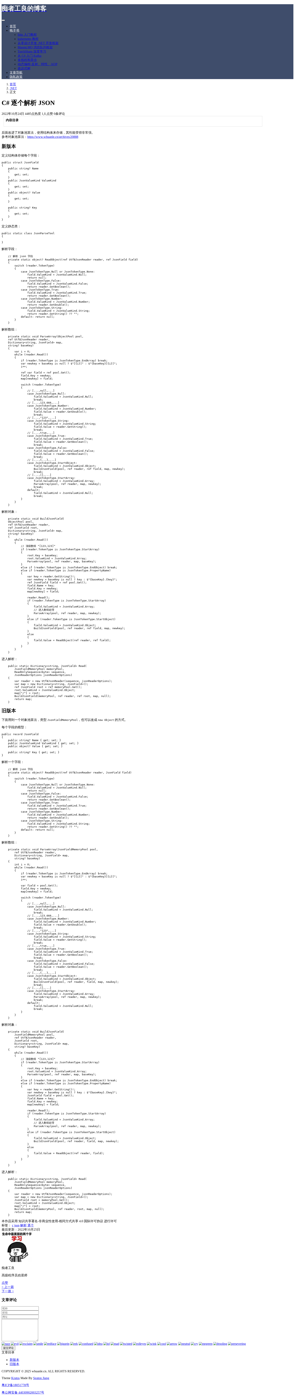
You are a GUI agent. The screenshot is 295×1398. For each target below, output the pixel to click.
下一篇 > (8, 1291)
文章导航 (16, 72)
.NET (13, 88)
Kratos (15, 1378)
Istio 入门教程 (27, 34)
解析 (23, 1225)
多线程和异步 (27, 60)
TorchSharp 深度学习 (32, 51)
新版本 (14, 1359)
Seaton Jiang (41, 1378)
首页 (13, 26)
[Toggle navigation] (3, 20)
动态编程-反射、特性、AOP (37, 64)
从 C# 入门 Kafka (29, 55)
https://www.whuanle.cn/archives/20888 (52, 136)
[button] (5, 1282)
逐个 (30, 1225)
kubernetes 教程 (28, 39)
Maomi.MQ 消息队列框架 (35, 47)
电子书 (14, 30)
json (16, 1225)
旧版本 (14, 1364)
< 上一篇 (8, 1287)
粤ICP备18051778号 (15, 1385)
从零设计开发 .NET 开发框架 (38, 43)
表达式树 (24, 68)
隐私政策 (16, 76)
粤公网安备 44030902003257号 (23, 1392)
